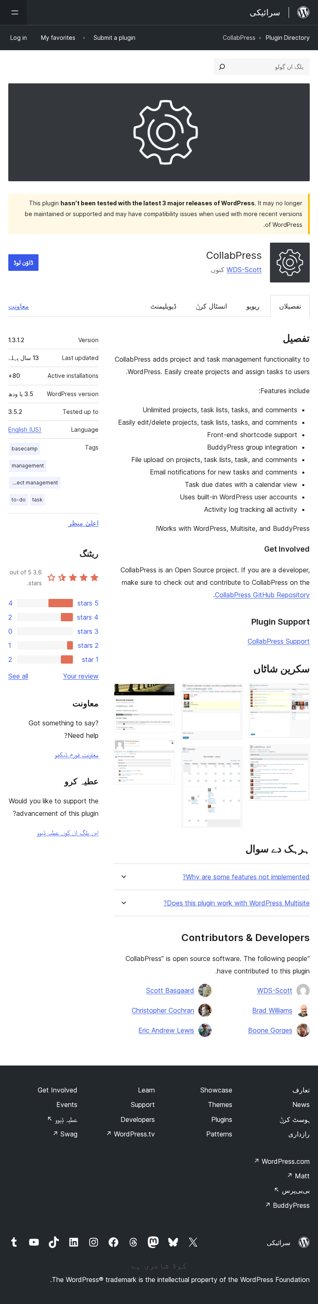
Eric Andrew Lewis (166, 1030)
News (301, 1104)
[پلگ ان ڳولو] (222, 66)
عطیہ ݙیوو (62, 1119)
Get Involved (57, 1090)
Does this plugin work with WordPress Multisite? (237, 903)
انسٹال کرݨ (211, 306)
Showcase (216, 1090)
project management (33, 482)
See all (18, 676)
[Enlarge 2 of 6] (298, 756)
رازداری (299, 1134)
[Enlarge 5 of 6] (163, 695)
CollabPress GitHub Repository (262, 595)
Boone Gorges (270, 1030)
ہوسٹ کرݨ (294, 1119)
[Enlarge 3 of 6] (231, 695)
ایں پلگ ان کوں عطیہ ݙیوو (68, 832)
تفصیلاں (290, 306)
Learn (146, 1090)
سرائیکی (278, 1242)
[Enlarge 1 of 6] (298, 695)
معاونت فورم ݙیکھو (77, 754)
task (37, 499)
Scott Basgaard (170, 990)
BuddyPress (287, 1205)
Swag (64, 1134)
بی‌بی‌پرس (292, 1190)
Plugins (221, 1119)
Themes (220, 1104)
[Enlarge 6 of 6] (163, 750)
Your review (81, 676)
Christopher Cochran (163, 1010)
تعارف (301, 1090)
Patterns (219, 1134)
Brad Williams (272, 1010)
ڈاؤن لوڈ (23, 262)
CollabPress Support (279, 641)
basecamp (25, 448)
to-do (19, 499)
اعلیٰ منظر (83, 523)
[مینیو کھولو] (13, 12)
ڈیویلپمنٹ (163, 306)
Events (66, 1104)
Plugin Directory (288, 37)
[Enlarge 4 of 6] (231, 758)
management (28, 465)
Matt (298, 1176)
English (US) (24, 429)
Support (143, 1104)
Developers (137, 1119)
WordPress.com (281, 1161)
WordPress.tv (130, 1134)
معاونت (18, 306)
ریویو (253, 306)
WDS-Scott (244, 269)
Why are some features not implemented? (246, 877)
